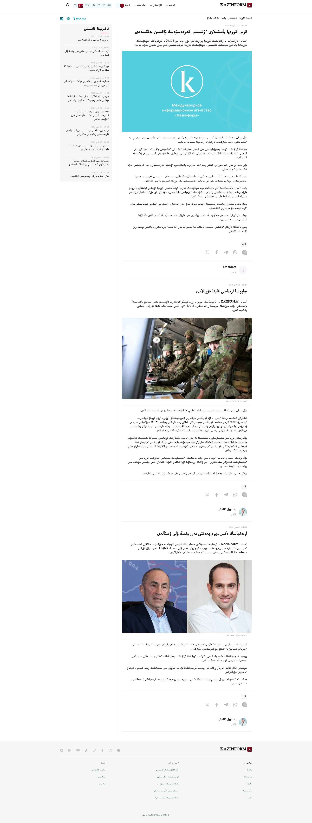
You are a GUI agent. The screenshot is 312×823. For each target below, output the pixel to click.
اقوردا (242, 18)
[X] (207, 253)
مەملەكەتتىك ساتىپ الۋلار (166, 798)
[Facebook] (216, 253)
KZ (109, 5)
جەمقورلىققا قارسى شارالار (166, 791)
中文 (87, 5)
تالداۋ (127, 5)
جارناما (102, 784)
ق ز (81, 5)
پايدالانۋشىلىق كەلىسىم (167, 770)
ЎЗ (75, 5)
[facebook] (102, 750)
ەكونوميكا (247, 791)
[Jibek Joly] (79, 18)
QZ (103, 5)
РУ (98, 5)
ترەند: (249, 18)
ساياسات (247, 777)
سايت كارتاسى (98, 770)
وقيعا (223, 18)
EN (93, 5)
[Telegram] (225, 253)
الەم (244, 245)
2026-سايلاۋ (213, 18)
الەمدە (249, 798)
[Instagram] (244, 253)
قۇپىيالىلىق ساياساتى (168, 777)
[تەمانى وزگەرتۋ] (120, 5)
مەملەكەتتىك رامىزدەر (168, 784)
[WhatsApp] (235, 253)
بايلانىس (101, 777)
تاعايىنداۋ (233, 18)
